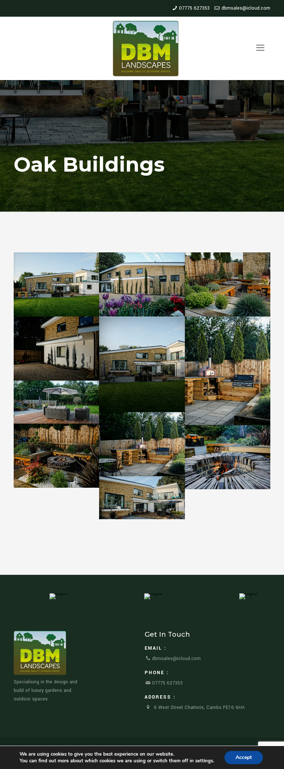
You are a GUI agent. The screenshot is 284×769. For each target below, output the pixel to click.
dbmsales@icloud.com (246, 8)
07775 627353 (194, 8)
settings (204, 761)
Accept (244, 757)
